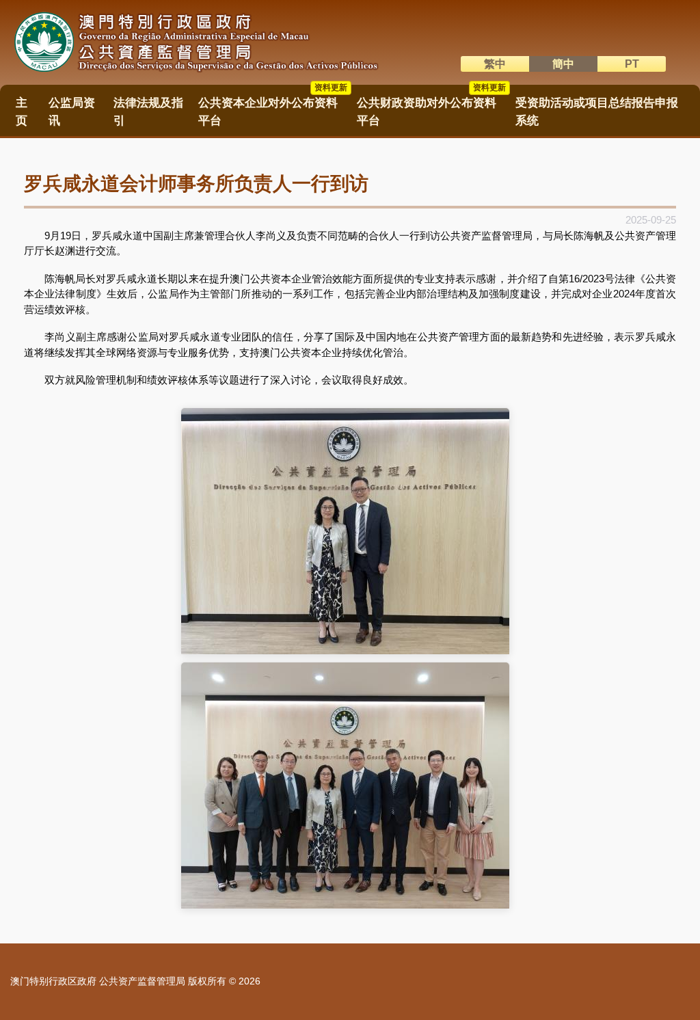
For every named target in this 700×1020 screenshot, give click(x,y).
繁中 (495, 64)
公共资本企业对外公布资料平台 (272, 107)
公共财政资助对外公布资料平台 (431, 107)
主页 (21, 111)
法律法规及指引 (148, 111)
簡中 (563, 64)
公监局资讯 (72, 111)
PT (632, 64)
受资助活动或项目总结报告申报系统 (596, 111)
